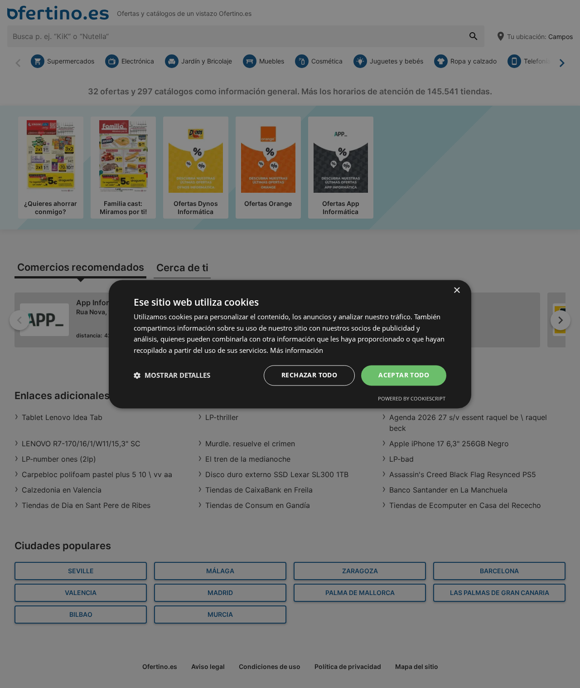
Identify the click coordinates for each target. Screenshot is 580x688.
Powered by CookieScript (411, 398)
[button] (172, 376)
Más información (296, 350)
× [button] (456, 290)
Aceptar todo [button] (403, 375)
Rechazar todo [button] (309, 375)
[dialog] (290, 344)
